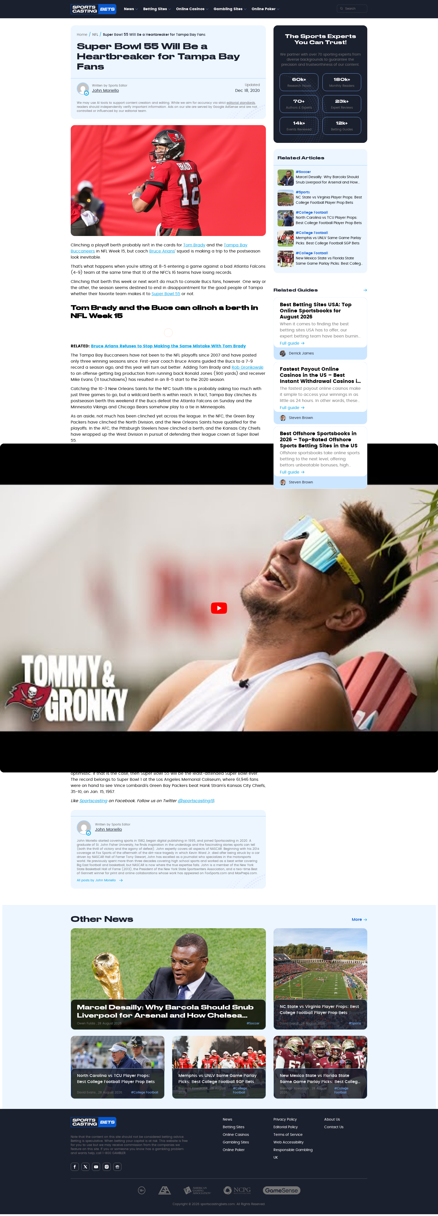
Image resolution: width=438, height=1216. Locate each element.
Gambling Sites (228, 9)
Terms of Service (288, 1135)
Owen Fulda (86, 1023)
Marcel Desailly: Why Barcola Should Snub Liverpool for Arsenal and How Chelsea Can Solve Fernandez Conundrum (165, 1013)
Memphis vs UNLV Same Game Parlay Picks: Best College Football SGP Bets (217, 1079)
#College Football (144, 1092)
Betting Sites (155, 9)
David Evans (289, 1023)
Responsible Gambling (293, 1150)
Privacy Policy (285, 1119)
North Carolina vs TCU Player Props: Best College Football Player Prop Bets (116, 1079)
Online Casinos (190, 9)
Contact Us (333, 1127)
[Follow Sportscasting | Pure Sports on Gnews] (117, 1167)
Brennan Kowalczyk (193, 1088)
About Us (332, 1119)
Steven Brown (301, 418)
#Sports (355, 1023)
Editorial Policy (285, 1127)
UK (275, 1157)
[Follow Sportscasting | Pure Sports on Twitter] (85, 1167)
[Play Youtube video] (219, 608)
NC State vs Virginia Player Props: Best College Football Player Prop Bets (319, 1010)
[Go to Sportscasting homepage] (93, 9)
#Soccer (253, 1023)
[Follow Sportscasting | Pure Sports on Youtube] (96, 1167)
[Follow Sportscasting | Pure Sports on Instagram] (107, 1167)
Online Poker (264, 9)
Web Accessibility (288, 1142)
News (129, 9)
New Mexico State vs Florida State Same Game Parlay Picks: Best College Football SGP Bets (320, 1079)
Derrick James (301, 353)
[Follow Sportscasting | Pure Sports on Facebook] (75, 1167)
